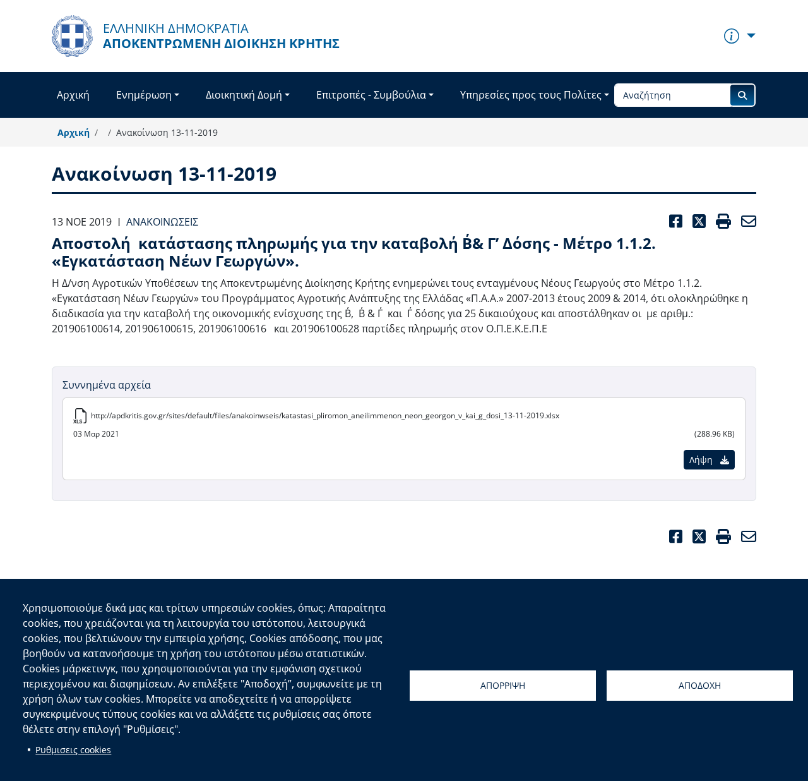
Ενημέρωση (144, 95)
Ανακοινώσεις (162, 222)
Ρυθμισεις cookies (73, 750)
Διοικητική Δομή (244, 95)
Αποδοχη (700, 685)
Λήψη (702, 460)
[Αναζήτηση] (742, 95)
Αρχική (73, 95)
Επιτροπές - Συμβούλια (371, 95)
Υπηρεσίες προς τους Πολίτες (531, 95)
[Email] (746, 536)
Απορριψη (502, 685)
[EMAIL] (746, 221)
